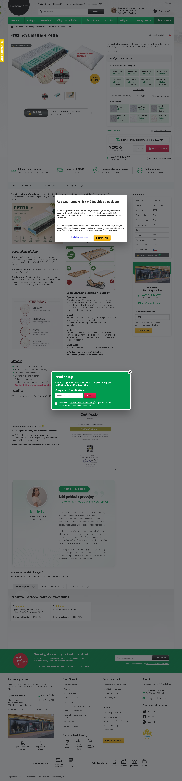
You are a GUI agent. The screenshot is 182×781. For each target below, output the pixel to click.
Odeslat (89, 395)
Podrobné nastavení (79, 237)
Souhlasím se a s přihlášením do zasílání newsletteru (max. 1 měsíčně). (84, 403)
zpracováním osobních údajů (82, 402)
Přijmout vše (102, 238)
